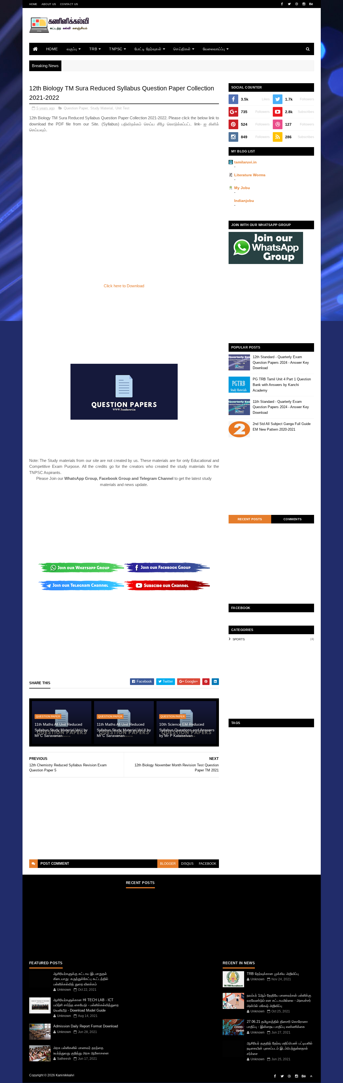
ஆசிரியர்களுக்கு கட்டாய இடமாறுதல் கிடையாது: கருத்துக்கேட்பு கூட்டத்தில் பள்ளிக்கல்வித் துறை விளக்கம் (80, 979)
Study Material (101, 108)
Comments (293, 519)
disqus (187, 864)
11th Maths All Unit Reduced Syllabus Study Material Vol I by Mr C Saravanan (61, 730)
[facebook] (282, 4)
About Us (49, 4)
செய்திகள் (182, 49)
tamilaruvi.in (245, 162)
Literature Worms (250, 175)
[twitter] (289, 4)
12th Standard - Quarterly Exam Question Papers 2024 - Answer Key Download (281, 362)
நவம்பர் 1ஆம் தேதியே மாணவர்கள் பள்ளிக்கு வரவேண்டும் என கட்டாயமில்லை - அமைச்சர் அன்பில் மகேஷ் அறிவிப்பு (279, 1000)
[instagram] (304, 4)
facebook (207, 864)
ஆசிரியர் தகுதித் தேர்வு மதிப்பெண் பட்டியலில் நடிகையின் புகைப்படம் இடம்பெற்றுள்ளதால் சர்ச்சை (279, 1048)
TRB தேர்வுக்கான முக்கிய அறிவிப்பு (273, 974)
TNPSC (115, 49)
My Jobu (242, 188)
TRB (93, 49)
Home (33, 4)
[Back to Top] (311, 1076)
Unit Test (122, 108)
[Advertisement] (216, 32)
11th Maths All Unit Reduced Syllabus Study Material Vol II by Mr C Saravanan (124, 730)
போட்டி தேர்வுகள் (148, 49)
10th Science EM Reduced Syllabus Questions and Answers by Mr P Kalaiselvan (186, 730)
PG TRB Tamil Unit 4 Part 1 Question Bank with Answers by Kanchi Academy (282, 384)
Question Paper (76, 108)
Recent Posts (250, 519)
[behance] (311, 4)
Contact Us (69, 4)
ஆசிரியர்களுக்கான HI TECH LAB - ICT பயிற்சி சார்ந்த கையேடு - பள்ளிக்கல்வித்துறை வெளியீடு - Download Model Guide (85, 1005)
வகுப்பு (72, 49)
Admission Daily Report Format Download (85, 1026)
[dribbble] (297, 4)
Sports (239, 639)
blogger (168, 864)
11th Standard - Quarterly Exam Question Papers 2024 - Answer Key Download (281, 407)
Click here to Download (124, 286)
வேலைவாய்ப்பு (214, 49)
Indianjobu (244, 200)
